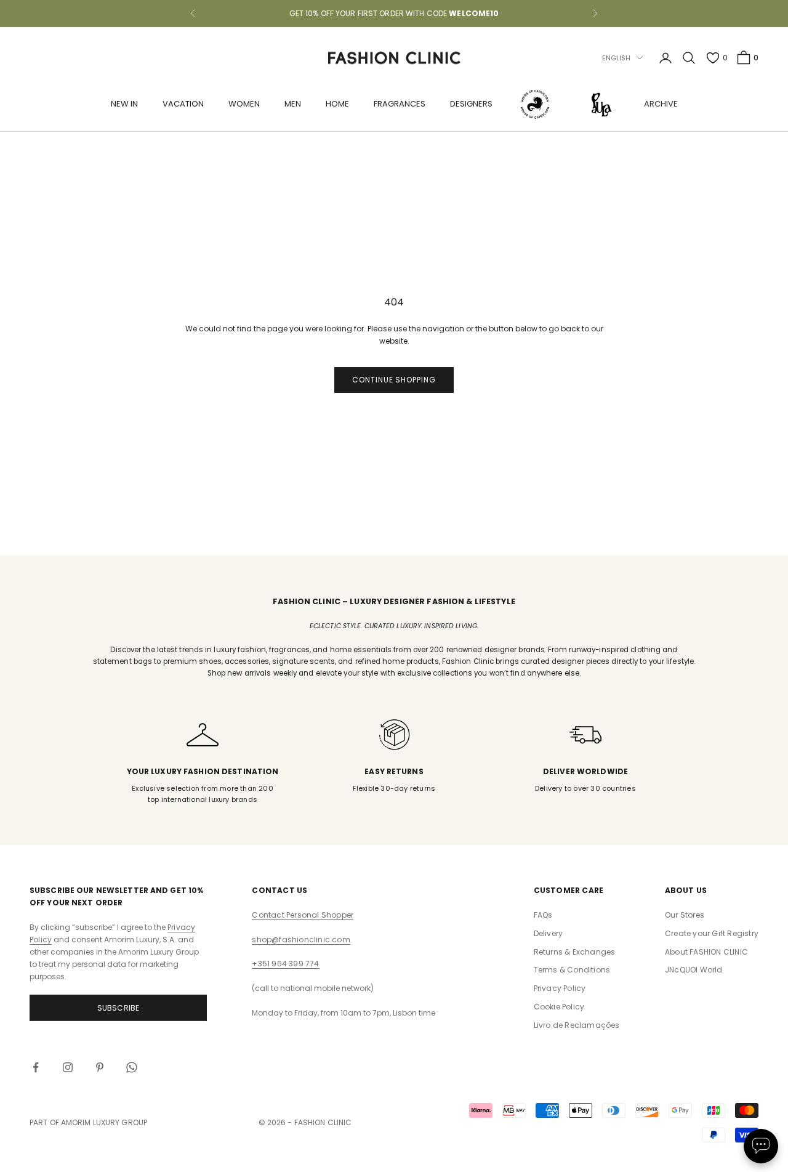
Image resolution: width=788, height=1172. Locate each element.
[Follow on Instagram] (68, 1067)
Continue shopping (394, 379)
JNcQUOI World (694, 969)
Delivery (548, 933)
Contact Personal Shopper (302, 915)
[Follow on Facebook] (36, 1067)
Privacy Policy (560, 988)
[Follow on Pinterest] (100, 1067)
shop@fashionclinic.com (301, 939)
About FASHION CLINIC (706, 952)
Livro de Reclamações (577, 1025)
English (616, 58)
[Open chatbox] (761, 1146)
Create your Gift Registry (711, 933)
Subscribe (118, 1008)
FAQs (543, 915)
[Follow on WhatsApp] (132, 1067)
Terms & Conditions (572, 969)
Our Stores (684, 915)
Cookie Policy (559, 1006)
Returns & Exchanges (575, 952)
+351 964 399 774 (285, 963)
